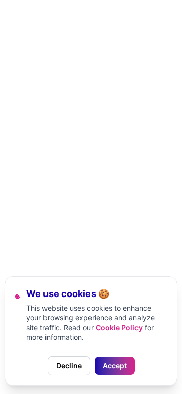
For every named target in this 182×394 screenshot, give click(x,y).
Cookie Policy (119, 327)
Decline (69, 365)
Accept (115, 365)
